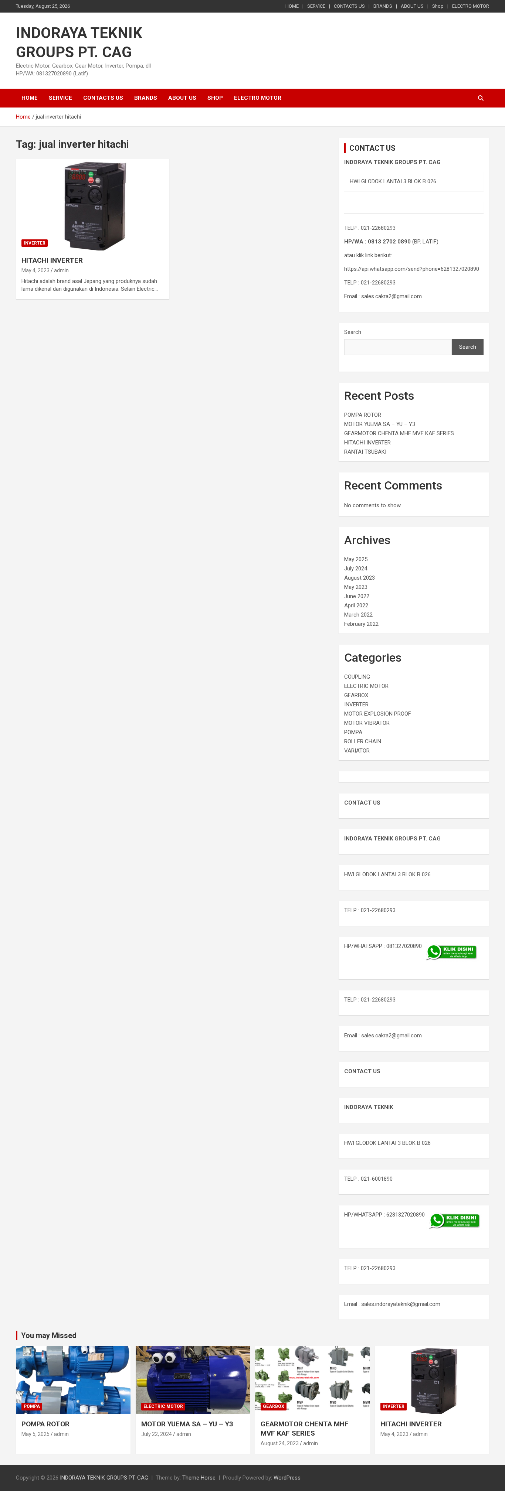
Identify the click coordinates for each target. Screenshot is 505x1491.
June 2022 (356, 596)
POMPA (353, 732)
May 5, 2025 (35, 1434)
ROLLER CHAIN (362, 741)
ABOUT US (412, 6)
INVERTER (34, 243)
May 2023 (355, 587)
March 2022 (358, 614)
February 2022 (361, 624)
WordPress (287, 1477)
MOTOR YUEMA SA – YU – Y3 (379, 424)
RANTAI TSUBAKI (365, 451)
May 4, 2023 (35, 270)
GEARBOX (356, 695)
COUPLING (357, 676)
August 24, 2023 (280, 1443)
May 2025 (355, 559)
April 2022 (356, 605)
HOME (292, 6)
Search (352, 332)
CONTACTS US (349, 6)
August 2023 (359, 577)
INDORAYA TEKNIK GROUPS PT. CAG (104, 1477)
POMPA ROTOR (362, 415)
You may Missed (49, 1335)
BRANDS (382, 6)
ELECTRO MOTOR (470, 6)
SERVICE (316, 6)
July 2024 (355, 568)
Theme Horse (199, 1477)
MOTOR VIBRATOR (367, 723)
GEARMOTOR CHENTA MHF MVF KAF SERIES (399, 433)
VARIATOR (357, 750)
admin (61, 270)
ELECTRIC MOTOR (366, 686)
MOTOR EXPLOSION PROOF (377, 713)
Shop (438, 6)
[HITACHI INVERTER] (93, 204)
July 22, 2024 (156, 1434)
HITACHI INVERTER (52, 260)
